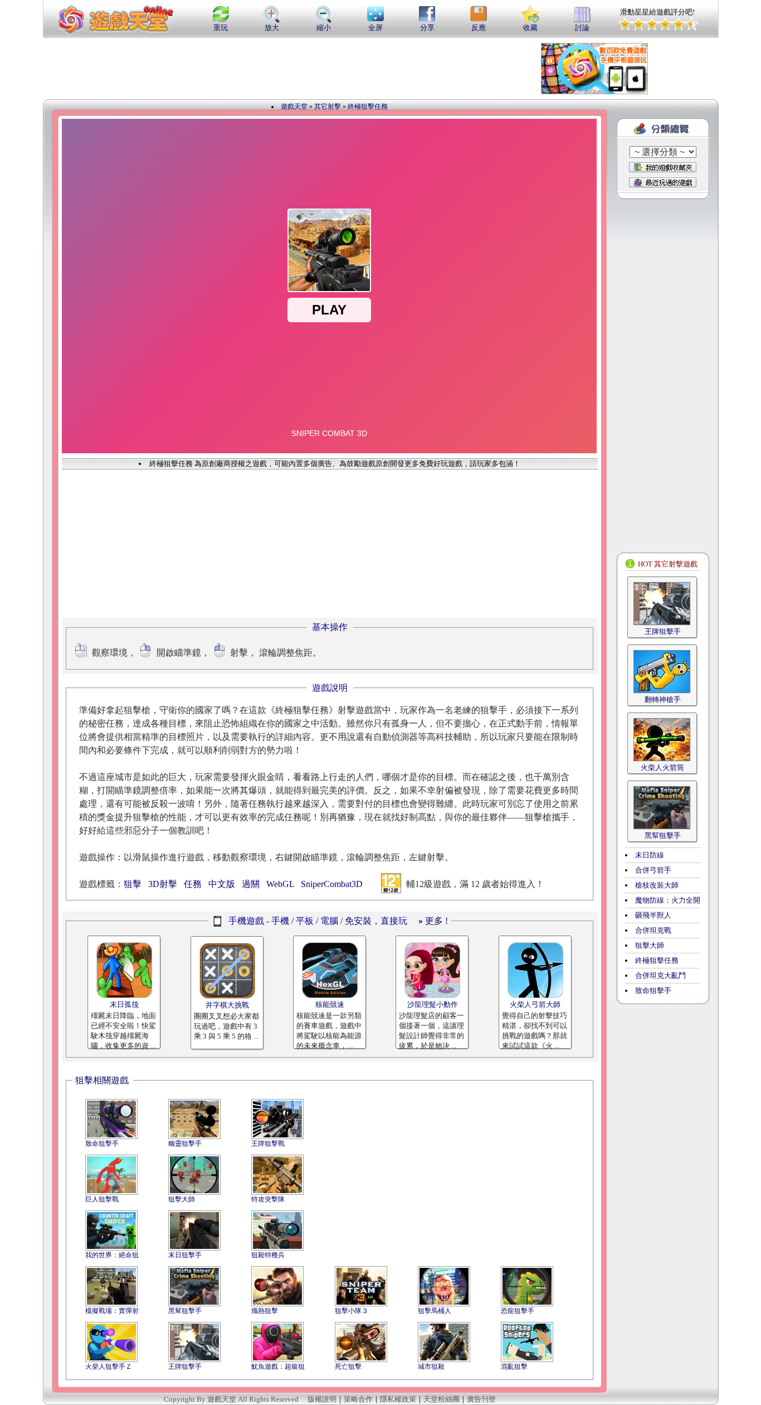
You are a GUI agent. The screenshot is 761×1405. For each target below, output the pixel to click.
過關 (251, 884)
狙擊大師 (181, 1199)
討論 (582, 27)
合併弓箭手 (653, 870)
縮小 (323, 27)
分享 (427, 27)
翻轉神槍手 (663, 699)
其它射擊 (327, 106)
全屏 (375, 27)
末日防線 (649, 855)
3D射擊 (162, 884)
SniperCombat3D (332, 884)
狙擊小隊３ (351, 1311)
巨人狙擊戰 (102, 1199)
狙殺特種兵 (268, 1255)
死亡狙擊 (348, 1366)
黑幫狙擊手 (185, 1311)
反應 (478, 27)
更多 (430, 921)
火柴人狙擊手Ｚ (108, 1366)
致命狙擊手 (102, 1143)
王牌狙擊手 (185, 1366)
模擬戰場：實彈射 (112, 1311)
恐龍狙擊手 (517, 1311)
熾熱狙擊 (264, 1311)
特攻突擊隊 (268, 1199)
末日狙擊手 (185, 1255)
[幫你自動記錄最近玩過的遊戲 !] (662, 182)
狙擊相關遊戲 (102, 1080)
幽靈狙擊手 (185, 1143)
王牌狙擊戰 (268, 1143)
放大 (272, 27)
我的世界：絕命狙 (112, 1255)
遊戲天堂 (294, 106)
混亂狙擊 (514, 1366)
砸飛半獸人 (653, 915)
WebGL (280, 884)
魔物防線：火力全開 (667, 900)
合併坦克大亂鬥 (660, 975)
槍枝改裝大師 (657, 885)
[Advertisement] (316, 68)
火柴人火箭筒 (662, 767)
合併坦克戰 (653, 930)
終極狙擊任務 (368, 106)
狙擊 (133, 884)
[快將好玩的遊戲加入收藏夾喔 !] (662, 167)
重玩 (220, 27)
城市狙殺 (431, 1366)
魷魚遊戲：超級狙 (278, 1366)
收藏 (530, 27)
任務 (193, 884)
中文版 (221, 884)
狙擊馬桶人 (434, 1311)
